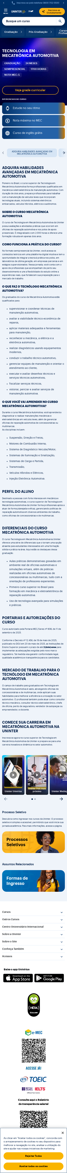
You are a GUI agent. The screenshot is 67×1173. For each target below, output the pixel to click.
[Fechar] (63, 1133)
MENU (5, 13)
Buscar (60, 21)
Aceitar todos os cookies (33, 1166)
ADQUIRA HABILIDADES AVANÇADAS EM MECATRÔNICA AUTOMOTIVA (32, 152)
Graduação (11, 32)
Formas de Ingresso (17, 881)
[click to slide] (32, 799)
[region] (33, 1150)
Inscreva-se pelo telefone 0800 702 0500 (38, 3)
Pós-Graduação (38, 32)
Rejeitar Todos (33, 1156)
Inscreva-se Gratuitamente (54, 11)
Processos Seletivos (17, 842)
